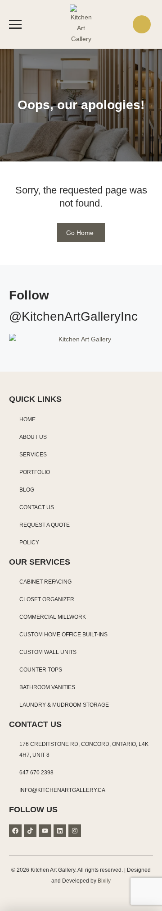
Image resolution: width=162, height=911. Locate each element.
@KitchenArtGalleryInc (73, 316)
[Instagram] (74, 830)
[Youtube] (45, 830)
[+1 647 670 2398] (142, 24)
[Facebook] (15, 830)
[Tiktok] (30, 830)
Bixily (104, 881)
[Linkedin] (60, 830)
